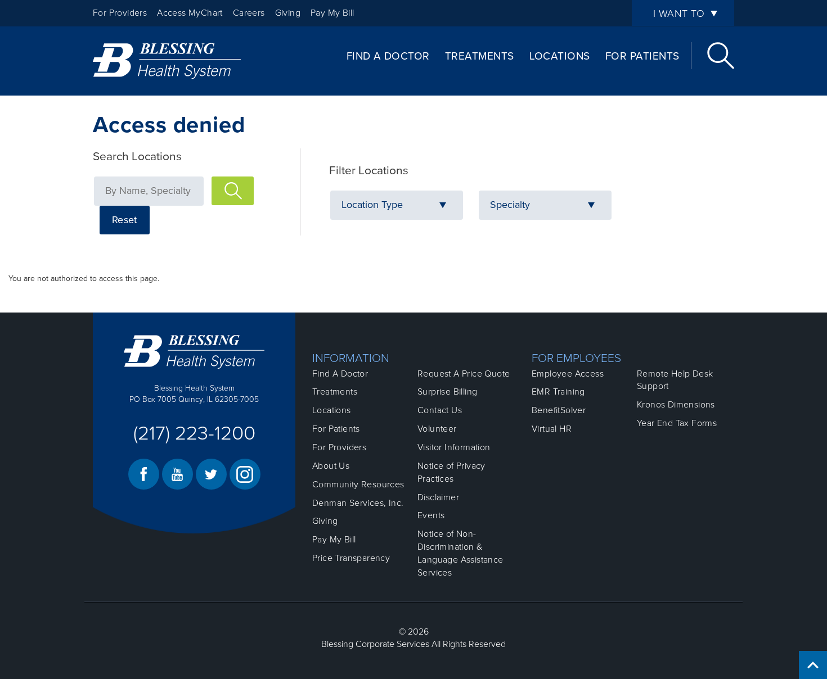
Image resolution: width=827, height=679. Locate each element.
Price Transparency (351, 558)
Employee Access (568, 373)
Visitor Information (454, 447)
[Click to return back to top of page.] (813, 665)
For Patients (642, 56)
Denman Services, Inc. (357, 503)
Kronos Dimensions (676, 404)
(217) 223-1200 (194, 433)
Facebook (143, 474)
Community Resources (358, 484)
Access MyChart (190, 13)
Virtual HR (552, 428)
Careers (249, 13)
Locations (559, 56)
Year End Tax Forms (677, 423)
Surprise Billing (447, 391)
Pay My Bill (332, 13)
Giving (287, 13)
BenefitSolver (559, 410)
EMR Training (558, 391)
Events (430, 515)
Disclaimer (438, 497)
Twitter (211, 474)
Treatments (479, 56)
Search (720, 55)
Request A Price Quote (463, 373)
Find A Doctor (388, 56)
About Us (330, 466)
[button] (396, 205)
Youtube (177, 474)
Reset (124, 220)
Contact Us (439, 410)
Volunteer (437, 428)
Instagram (245, 474)
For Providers (120, 13)
